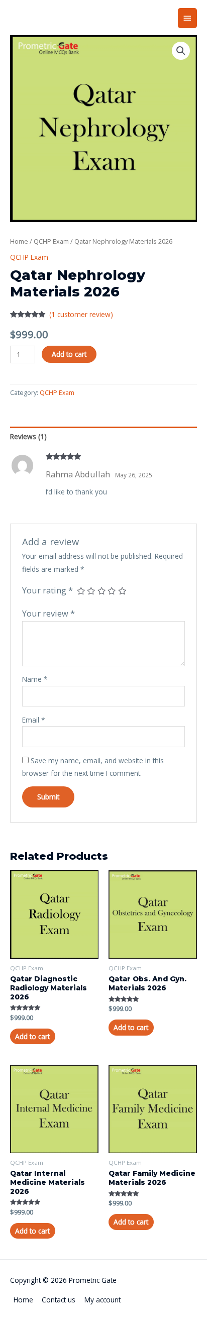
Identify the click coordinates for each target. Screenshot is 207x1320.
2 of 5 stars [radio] (91, 591)
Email (33, 720)
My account (102, 1299)
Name (35, 679)
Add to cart (69, 354)
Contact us (58, 1299)
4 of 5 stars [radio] (112, 591)
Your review (48, 613)
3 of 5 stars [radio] (101, 591)
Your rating (47, 590)
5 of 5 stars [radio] (122, 591)
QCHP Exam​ (51, 241)
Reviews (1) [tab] (28, 436)
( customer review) (81, 314)
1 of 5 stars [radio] (81, 591)
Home (19, 241)
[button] (181, 51)
